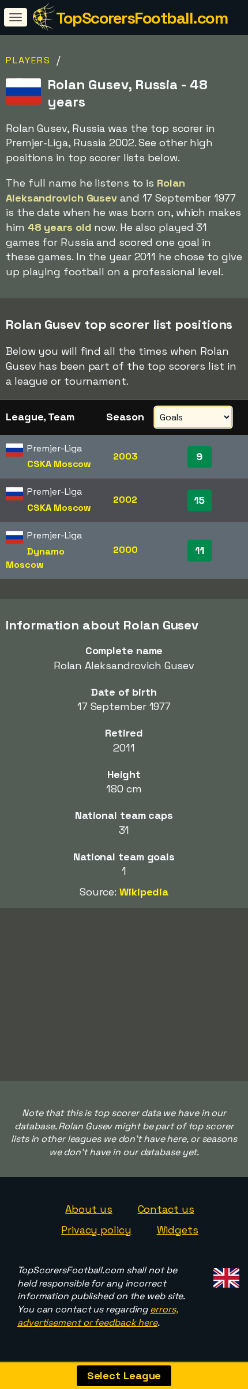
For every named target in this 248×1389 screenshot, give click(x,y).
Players (28, 60)
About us (88, 1209)
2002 (125, 500)
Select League (124, 1375)
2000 (125, 550)
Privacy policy (96, 1229)
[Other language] (224, 1274)
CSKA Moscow (59, 464)
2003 (125, 456)
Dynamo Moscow (35, 558)
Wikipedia (143, 891)
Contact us (166, 1209)
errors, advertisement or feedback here (97, 1316)
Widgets (177, 1229)
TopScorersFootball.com (141, 17)
